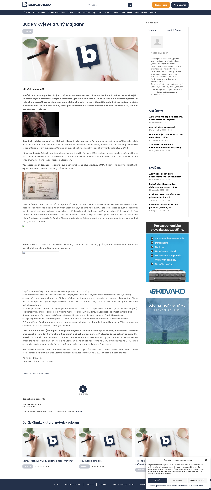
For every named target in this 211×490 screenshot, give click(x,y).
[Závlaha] (167, 344)
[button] (206, 460)
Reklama (90, 484)
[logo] (36, 5)
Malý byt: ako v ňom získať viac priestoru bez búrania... (165, 196)
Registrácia (161, 4)
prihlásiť (79, 411)
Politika (28, 31)
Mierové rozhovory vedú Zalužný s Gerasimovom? (47, 460)
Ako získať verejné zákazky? (163, 127)
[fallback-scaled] (80, 59)
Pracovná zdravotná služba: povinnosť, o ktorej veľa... (163, 206)
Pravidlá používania (73, 484)
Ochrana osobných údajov (123, 484)
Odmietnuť (177, 480)
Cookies (103, 484)
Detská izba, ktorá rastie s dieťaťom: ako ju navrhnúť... (163, 185)
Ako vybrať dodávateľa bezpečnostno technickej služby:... (166, 146)
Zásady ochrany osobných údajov (191, 486)
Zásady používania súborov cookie (163, 486)
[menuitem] (26, 12)
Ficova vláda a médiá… (90, 460)
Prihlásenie (180, 4)
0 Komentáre (44, 373)
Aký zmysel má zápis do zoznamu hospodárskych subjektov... (166, 118)
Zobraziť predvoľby (197, 480)
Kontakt (56, 484)
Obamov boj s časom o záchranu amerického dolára (166, 136)
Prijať (157, 480)
